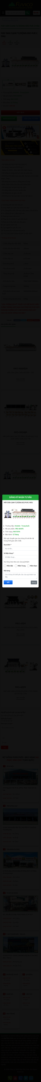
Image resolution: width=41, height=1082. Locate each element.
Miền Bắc (10, 566)
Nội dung (7, 571)
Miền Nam (33, 566)
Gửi (8, 582)
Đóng (34, 582)
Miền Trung (22, 566)
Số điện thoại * (9, 553)
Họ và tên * (7, 545)
